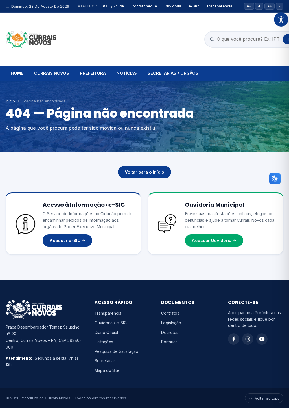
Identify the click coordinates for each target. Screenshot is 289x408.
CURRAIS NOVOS (51, 73)
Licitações (104, 341)
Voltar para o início (144, 172)
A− (249, 6)
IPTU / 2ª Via (113, 6)
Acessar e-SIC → (67, 240)
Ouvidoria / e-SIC (111, 322)
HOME (17, 73)
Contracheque (144, 6)
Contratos (170, 313)
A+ (269, 6)
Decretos (169, 332)
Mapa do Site (107, 370)
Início (10, 101)
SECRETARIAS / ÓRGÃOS (173, 73)
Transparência (219, 6)
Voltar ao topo (267, 398)
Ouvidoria (172, 6)
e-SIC (194, 6)
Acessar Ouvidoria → (214, 240)
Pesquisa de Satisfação (116, 351)
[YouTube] (262, 339)
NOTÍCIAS (127, 73)
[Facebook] (233, 339)
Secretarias (105, 360)
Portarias (169, 341)
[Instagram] (247, 339)
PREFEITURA (93, 73)
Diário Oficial (106, 332)
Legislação (171, 322)
